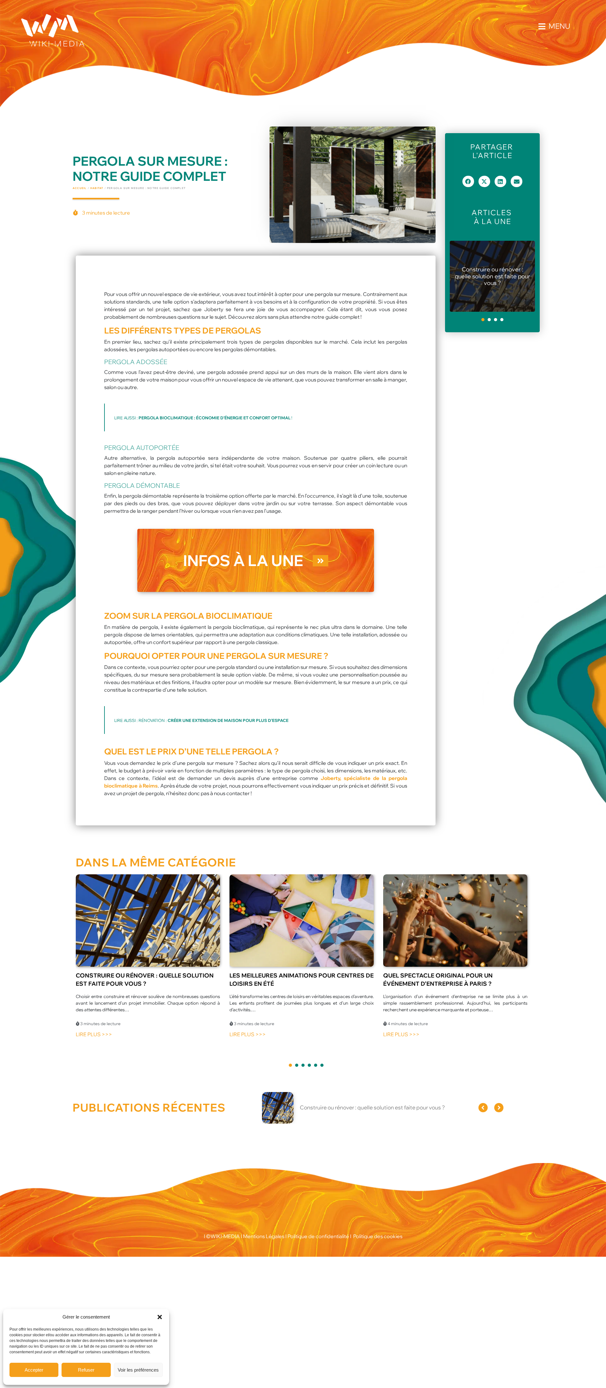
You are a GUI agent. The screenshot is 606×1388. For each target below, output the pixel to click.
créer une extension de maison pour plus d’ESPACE (228, 720)
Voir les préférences (138, 1370)
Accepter (34, 1370)
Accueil (79, 188)
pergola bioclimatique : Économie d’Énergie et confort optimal (214, 417)
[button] (160, 1317)
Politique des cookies (377, 1236)
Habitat (96, 188)
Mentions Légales (263, 1236)
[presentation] (483, 319)
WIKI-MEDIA (225, 1236)
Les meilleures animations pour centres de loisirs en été (492, 276)
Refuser (86, 1370)
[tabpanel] (492, 276)
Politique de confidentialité (318, 1236)
